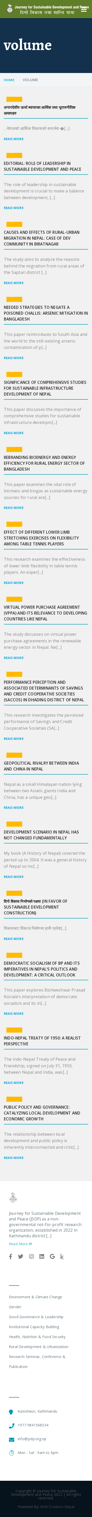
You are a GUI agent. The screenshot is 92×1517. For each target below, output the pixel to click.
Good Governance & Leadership (36, 1316)
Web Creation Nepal (57, 1506)
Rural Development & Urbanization (38, 1346)
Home (9, 80)
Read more (14, 139)
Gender (15, 1306)
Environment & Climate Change (35, 1296)
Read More (19, 1243)
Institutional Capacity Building (34, 1326)
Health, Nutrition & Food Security (37, 1336)
